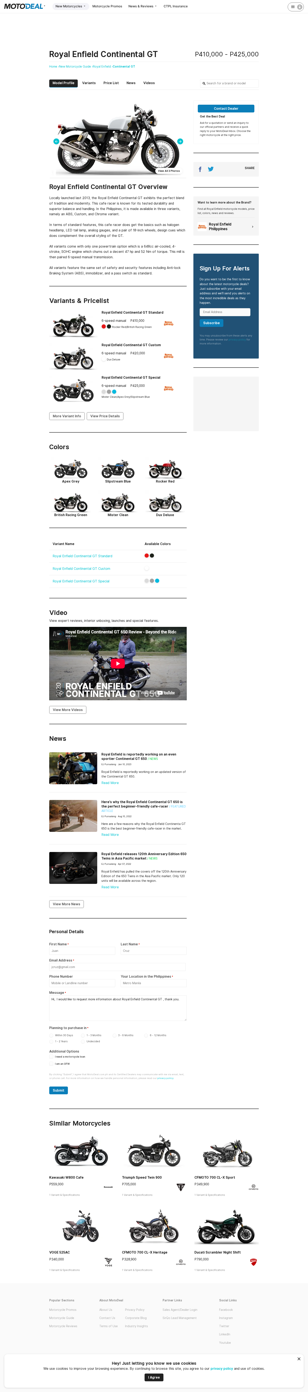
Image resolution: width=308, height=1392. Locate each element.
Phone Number (61, 976)
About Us (105, 1309)
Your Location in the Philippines (146, 976)
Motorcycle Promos (107, 6)
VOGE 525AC (59, 1252)
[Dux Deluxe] (147, 568)
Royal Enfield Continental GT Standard (132, 312)
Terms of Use (108, 1326)
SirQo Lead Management (180, 1318)
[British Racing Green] (152, 555)
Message (56, 993)
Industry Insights (136, 1326)
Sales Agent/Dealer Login (180, 1309)
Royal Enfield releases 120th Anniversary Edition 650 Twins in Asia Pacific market (143, 856)
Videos (149, 83)
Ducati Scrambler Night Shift (217, 1252)
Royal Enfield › (103, 66)
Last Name (129, 944)
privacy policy (222, 1369)
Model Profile (63, 83)
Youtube (225, 1342)
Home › (54, 66)
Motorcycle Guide (61, 1318)
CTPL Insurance (176, 6)
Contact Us (107, 1318)
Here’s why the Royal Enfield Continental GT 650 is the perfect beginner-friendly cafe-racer (142, 804)
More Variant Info (67, 416)
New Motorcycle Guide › (76, 66)
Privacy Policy (135, 1309)
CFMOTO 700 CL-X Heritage (144, 1252)
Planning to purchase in (68, 1028)
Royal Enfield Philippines (220, 226)
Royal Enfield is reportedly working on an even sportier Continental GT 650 (138, 756)
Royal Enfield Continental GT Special (131, 378)
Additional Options (64, 1051)
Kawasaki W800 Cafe (66, 1177)
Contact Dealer (226, 109)
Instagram (226, 1318)
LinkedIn (224, 1334)
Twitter (224, 1326)
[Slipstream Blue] (157, 581)
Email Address (60, 960)
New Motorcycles (69, 6)
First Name (58, 944)
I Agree (154, 1377)
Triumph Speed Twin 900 (142, 1177)
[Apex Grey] (152, 581)
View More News (66, 904)
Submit (58, 1090)
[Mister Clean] (147, 581)
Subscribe (211, 323)
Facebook (226, 1309)
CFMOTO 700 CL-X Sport (214, 1177)
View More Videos (68, 710)
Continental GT (124, 66)
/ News (153, 759)
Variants (89, 83)
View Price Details (105, 416)
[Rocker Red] (147, 555)
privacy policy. (165, 1078)
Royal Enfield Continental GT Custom (131, 345)
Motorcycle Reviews (63, 1326)
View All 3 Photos (169, 170)
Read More (110, 783)
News (131, 83)
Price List (111, 83)
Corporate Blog (136, 1318)
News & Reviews (141, 6)
